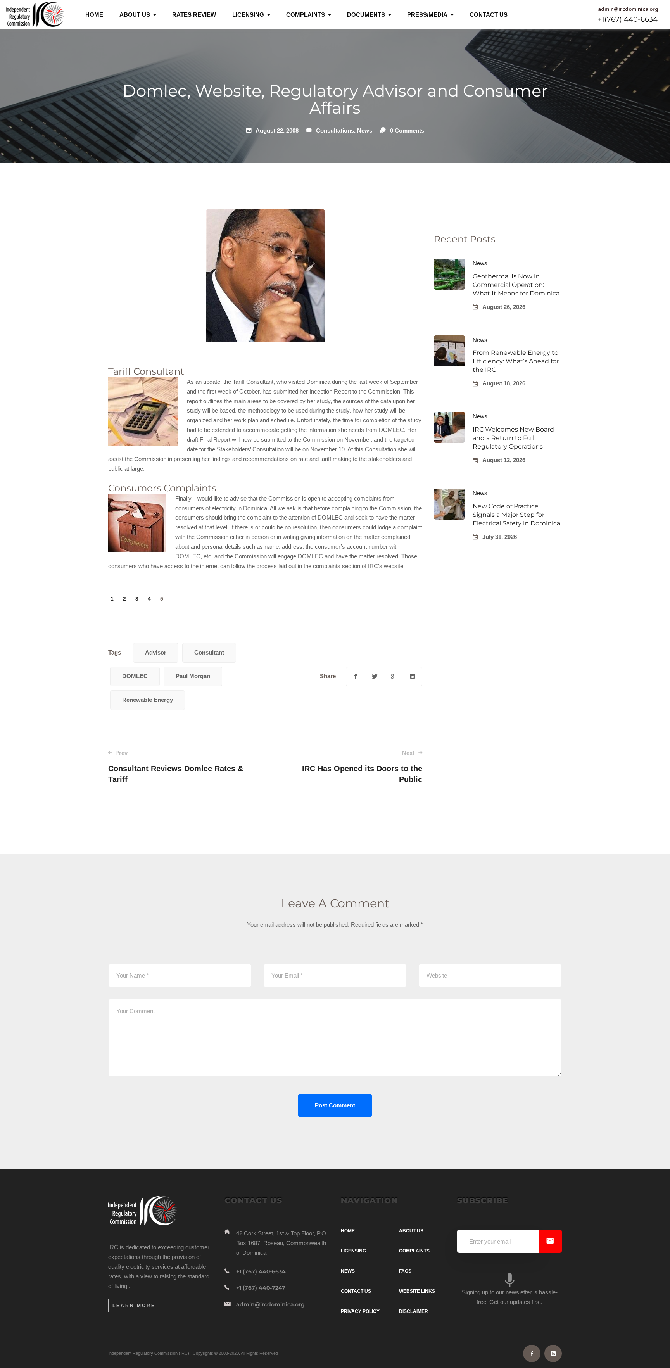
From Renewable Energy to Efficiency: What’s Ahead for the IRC (516, 361)
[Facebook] (355, 676)
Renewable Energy (147, 699)
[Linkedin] (412, 676)
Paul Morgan (193, 676)
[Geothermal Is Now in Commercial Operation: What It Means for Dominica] (449, 263)
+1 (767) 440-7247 (260, 1287)
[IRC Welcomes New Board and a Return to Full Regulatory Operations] (449, 416)
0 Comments (407, 130)
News (364, 130)
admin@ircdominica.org (270, 1304)
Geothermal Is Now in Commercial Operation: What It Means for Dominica (516, 285)
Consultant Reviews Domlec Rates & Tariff (175, 767)
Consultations (335, 130)
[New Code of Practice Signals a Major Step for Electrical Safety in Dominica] (449, 493)
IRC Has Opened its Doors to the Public (362, 767)
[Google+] (393, 676)
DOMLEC (135, 676)
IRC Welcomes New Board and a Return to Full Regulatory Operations (513, 438)
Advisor (155, 652)
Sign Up (550, 1241)
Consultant (209, 652)
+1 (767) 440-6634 (261, 1271)
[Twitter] (374, 676)
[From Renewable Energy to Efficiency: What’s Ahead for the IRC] (449, 340)
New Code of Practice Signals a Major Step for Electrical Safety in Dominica (516, 515)
